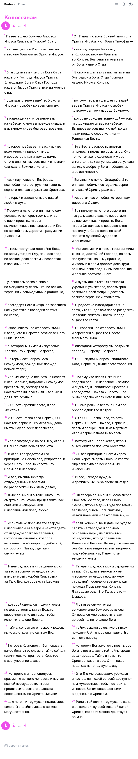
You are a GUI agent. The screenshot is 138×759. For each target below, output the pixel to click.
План (22, 4)
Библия (9, 4)
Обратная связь (19, 745)
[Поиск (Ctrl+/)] (123, 4)
